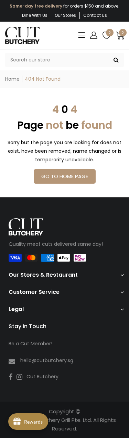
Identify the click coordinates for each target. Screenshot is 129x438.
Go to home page (64, 176)
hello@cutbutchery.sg (46, 360)
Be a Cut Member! (30, 343)
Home (12, 79)
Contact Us (95, 15)
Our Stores (65, 15)
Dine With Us (34, 15)
